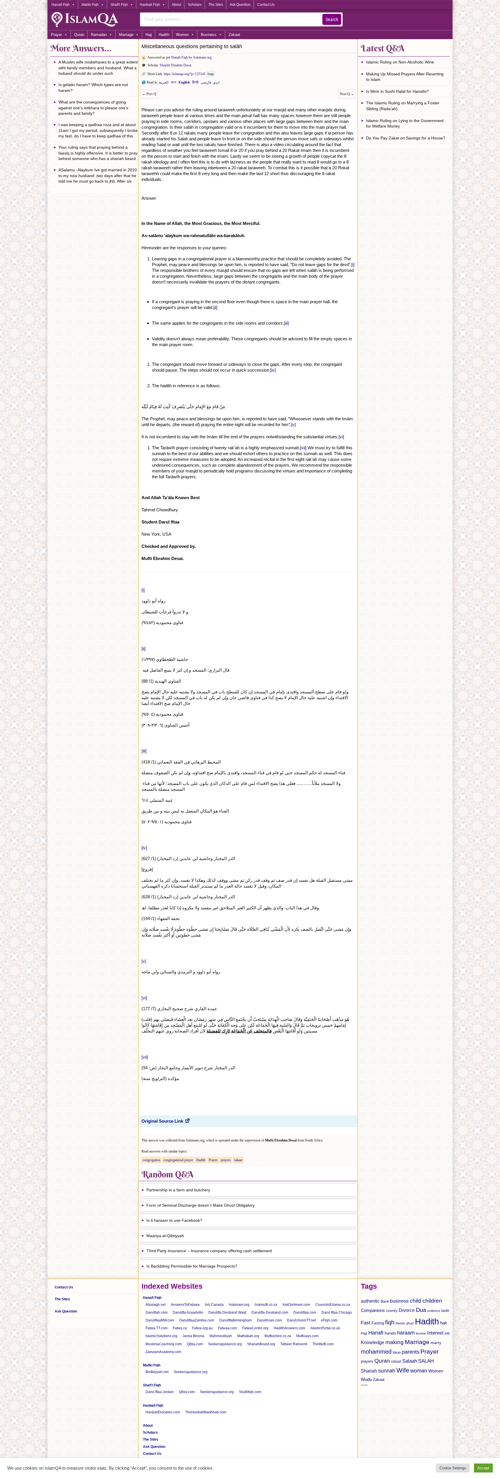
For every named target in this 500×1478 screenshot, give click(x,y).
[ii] (215, 307)
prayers (226, 1160)
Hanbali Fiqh (150, 5)
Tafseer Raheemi (293, 1344)
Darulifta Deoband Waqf (227, 1312)
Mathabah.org (248, 1336)
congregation (151, 1160)
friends (400, 1323)
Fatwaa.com (227, 1328)
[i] (352, 264)
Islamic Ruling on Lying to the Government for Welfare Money (405, 123)
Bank (385, 1301)
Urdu (216, 83)
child (415, 1301)
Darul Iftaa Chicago (336, 1312)
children (432, 1301)
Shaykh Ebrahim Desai (175, 65)
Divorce (407, 1310)
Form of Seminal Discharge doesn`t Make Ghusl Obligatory (200, 1205)
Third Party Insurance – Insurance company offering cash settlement (209, 1250)
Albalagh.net (156, 1305)
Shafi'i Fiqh (119, 5)
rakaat (238, 1160)
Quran (79, 34)
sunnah (386, 1371)
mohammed (376, 1351)
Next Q (347, 94)
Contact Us (266, 5)
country (392, 1310)
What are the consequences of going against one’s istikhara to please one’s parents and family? (93, 108)
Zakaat (234, 34)
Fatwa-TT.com (157, 1328)
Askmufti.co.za (266, 1305)
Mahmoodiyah (220, 1336)
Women (182, 34)
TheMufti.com (323, 1344)
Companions (373, 1310)
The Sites (215, 5)
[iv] (273, 370)
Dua (421, 1310)
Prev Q (149, 94)
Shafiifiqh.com (250, 1392)
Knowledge (372, 1342)
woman (418, 1371)
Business (208, 34)
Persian (206, 83)
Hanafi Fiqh (61, 5)
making (394, 1342)
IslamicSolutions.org (161, 1336)
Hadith (164, 34)
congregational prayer (178, 1160)
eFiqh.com (329, 1320)
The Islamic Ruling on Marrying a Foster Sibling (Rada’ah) (403, 106)
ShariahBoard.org (261, 1344)
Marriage (126, 34)
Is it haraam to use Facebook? (174, 1220)
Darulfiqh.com (157, 1312)
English (184, 83)
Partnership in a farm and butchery (178, 1190)
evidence (433, 1310)
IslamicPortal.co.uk (325, 1328)
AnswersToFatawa (185, 1305)
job (447, 1333)
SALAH (426, 1361)
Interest (435, 1333)
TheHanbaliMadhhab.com (205, 1412)
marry (436, 1342)
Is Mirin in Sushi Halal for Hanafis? (397, 91)
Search (332, 19)
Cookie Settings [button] (453, 1468)
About (176, 5)
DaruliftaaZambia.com (196, 1320)
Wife (402, 1370)
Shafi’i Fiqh (152, 1385)
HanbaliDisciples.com (163, 1412)
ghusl (410, 1323)
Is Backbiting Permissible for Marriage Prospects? (191, 1266)
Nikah (397, 1352)
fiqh (389, 1322)
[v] (293, 424)
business (399, 1301)
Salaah (409, 1361)
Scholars (195, 5)
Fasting (378, 1323)
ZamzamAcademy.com (163, 1352)
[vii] (303, 447)
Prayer (56, 34)
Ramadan (99, 34)
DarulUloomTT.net (301, 1320)
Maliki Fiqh (90, 5)
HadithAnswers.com (289, 1328)
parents (410, 1352)
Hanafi (375, 1333)
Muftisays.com (307, 1336)
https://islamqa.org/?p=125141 (184, 74)
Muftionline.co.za (277, 1336)
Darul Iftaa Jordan (160, 1392)
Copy (210, 74)
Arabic (163, 83)
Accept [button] (483, 1468)
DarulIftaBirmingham (235, 1320)
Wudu (366, 1379)
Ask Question (240, 5)
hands (390, 1333)
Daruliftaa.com (304, 1312)
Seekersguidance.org (225, 1344)
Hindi (195, 83)
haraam (406, 1333)
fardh (445, 1311)
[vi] (341, 436)
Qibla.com (195, 1344)
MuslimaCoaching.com (164, 1344)
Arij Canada (214, 1305)
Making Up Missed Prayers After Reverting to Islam (405, 77)
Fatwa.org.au (202, 1328)
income (421, 1333)
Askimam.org (202, 57)
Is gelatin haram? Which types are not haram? (93, 87)
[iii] (286, 323)
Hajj (149, 34)
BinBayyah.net (157, 1372)
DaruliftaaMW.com (160, 1320)
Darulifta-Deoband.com (269, 1312)
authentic (370, 1301)
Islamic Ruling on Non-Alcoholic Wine (400, 62)
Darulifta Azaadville (188, 1312)
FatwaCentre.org (255, 1328)
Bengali (173, 83)
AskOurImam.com (296, 1305)
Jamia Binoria (193, 1336)
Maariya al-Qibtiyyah (165, 1235)
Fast (365, 1323)
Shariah (369, 1370)
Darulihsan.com (269, 1320)
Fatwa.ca (180, 1328)
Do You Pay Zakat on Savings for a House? (405, 138)
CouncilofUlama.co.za (332, 1305)
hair (443, 1322)
